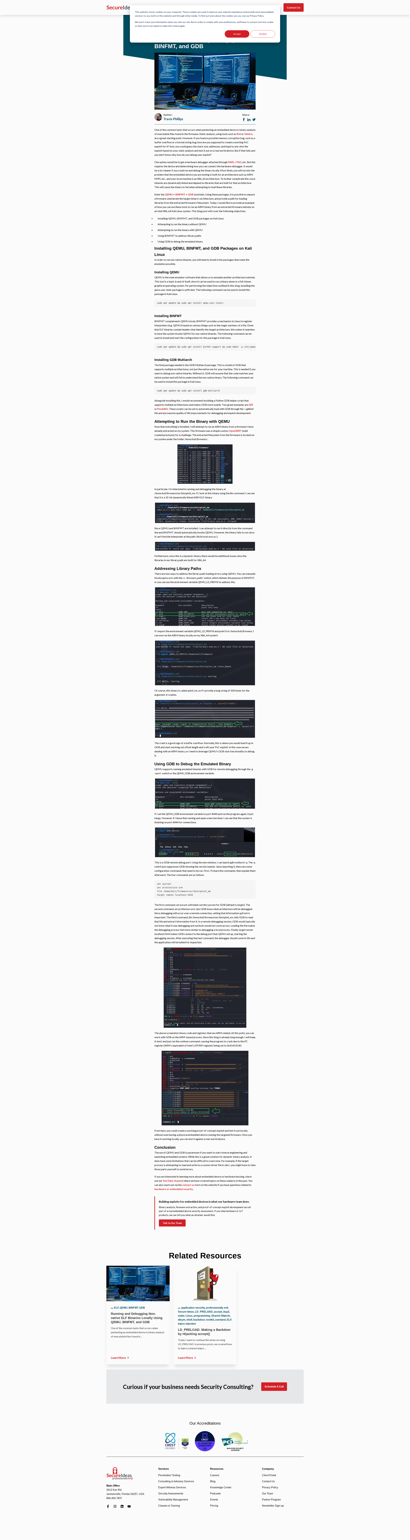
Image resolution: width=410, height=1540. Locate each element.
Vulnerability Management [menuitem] (173, 1499)
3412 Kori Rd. (114, 1489)
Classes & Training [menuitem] (169, 1505)
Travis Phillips (173, 119)
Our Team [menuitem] (267, 1493)
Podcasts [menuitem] (215, 1493)
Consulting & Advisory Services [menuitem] (176, 1481)
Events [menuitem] (214, 1499)
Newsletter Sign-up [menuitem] (273, 1505)
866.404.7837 (114, 1498)
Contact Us (293, 7)
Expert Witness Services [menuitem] (172, 1487)
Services (163, 1469)
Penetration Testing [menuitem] (169, 1475)
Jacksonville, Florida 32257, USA (125, 1494)
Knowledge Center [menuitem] (220, 1487)
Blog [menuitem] (212, 1481)
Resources (216, 1469)
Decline (263, 33)
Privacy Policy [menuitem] (270, 1487)
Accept (237, 33)
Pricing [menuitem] (214, 1505)
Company (268, 1469)
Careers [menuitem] (214, 1475)
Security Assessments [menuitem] (170, 1493)
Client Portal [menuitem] (269, 1475)
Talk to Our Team (172, 1223)
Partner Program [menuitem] (271, 1499)
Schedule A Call (274, 1386)
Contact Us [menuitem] (268, 1481)
